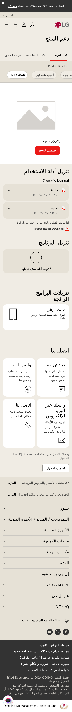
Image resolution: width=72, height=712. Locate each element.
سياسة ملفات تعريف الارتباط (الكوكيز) (44, 657)
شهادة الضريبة (60, 670)
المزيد (12, 483)
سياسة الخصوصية (24, 651)
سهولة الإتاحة (60, 664)
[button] (32, 24)
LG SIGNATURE (56, 585)
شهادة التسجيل (37, 670)
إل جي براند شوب (54, 574)
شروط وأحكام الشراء (34, 664)
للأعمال (9, 15)
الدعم (64, 563)
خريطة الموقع (60, 645)
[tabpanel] (36, 199)
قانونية (43, 645)
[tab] (58, 56)
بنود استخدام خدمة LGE (54, 651)
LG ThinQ (61, 606)
